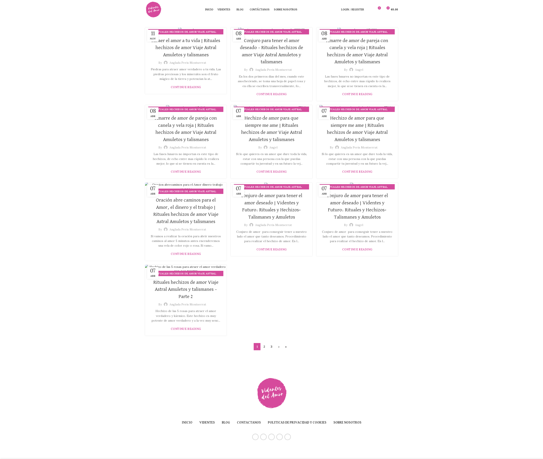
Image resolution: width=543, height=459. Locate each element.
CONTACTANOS (249, 422)
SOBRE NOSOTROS (347, 422)
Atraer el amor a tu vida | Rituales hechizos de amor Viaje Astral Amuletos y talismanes (186, 47)
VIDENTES (207, 422)
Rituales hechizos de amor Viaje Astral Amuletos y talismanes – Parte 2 (185, 289)
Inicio (187, 422)
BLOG (226, 422)
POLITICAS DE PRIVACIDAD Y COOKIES (297, 422)
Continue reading (186, 87)
